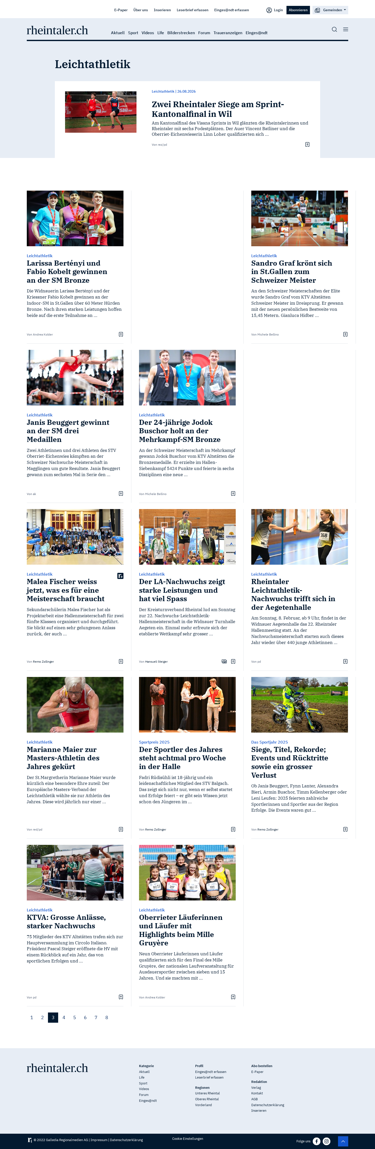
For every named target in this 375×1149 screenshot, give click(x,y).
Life (160, 32)
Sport (133, 32)
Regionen (202, 1087)
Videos (148, 32)
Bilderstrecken (181, 32)
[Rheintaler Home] (57, 29)
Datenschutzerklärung (267, 1105)
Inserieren (162, 9)
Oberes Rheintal (207, 1099)
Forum (204, 32)
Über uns (140, 9)
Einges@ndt (257, 32)
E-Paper (121, 9)
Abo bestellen (261, 1066)
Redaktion (259, 1082)
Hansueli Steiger (156, 661)
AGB (254, 1099)
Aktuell (118, 32)
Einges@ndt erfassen (231, 9)
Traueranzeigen (228, 32)
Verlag (256, 1087)
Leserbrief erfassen (192, 9)
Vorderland (203, 1105)
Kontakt (257, 1093)
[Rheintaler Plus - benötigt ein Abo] (120, 575)
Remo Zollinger (43, 661)
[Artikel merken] (307, 144)
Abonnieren (298, 9)
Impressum (99, 1140)
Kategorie (146, 1066)
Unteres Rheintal (207, 1093)
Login (278, 9)
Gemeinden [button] (332, 9)
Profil (199, 1066)
